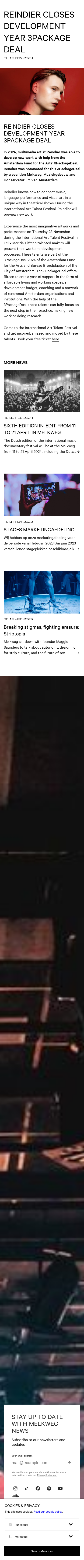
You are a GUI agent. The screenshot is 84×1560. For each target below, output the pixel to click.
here (55, 338)
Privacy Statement (47, 1475)
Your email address (22, 1455)
